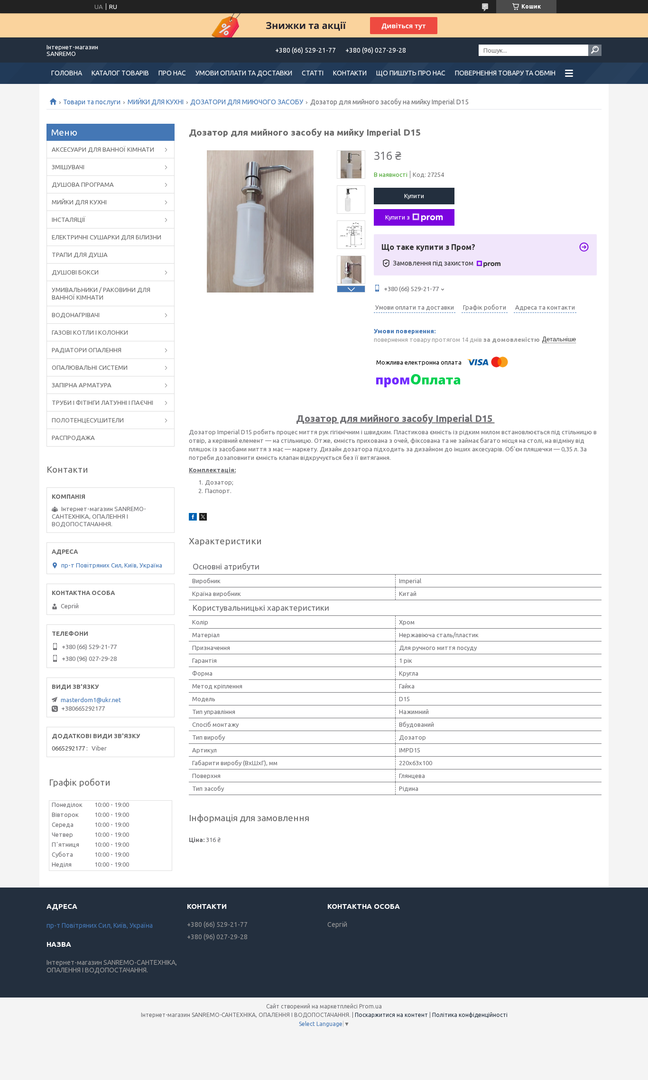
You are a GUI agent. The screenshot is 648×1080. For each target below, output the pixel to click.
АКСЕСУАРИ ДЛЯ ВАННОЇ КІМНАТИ (103, 149)
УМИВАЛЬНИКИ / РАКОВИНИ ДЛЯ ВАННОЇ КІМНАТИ (101, 293)
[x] (203, 518)
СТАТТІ (313, 73)
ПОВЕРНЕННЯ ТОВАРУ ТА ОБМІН (505, 73)
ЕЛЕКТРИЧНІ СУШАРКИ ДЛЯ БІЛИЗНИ (106, 237)
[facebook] (193, 518)
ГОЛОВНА (66, 73)
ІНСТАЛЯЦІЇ (68, 219)
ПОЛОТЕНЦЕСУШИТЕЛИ (88, 420)
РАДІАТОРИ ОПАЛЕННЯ (86, 350)
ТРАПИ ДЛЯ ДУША (80, 254)
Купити (414, 195)
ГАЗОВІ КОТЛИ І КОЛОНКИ (90, 332)
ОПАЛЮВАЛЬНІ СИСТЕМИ (90, 367)
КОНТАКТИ (350, 73)
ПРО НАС (172, 73)
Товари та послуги (91, 102)
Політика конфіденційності (470, 1015)
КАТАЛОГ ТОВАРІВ (120, 73)
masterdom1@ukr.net (91, 699)
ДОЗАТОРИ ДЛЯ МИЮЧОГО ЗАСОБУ (246, 102)
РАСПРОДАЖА (73, 437)
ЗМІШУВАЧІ (68, 167)
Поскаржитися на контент (391, 1015)
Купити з (397, 217)
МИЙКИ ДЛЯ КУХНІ (156, 102)
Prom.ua (370, 1006)
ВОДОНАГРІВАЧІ (76, 314)
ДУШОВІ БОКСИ (75, 272)
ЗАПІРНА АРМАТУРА (81, 385)
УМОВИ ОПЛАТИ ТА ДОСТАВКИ (243, 73)
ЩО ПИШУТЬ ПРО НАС (410, 73)
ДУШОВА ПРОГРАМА (83, 184)
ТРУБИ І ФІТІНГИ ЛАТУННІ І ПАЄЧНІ (102, 402)
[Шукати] (595, 50)
